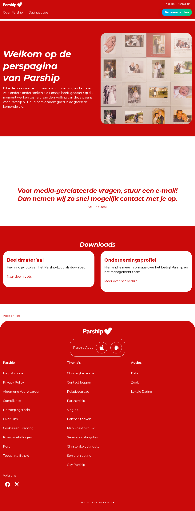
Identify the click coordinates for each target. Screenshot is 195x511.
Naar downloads (19, 276)
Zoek (135, 382)
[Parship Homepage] (12, 4)
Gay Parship (76, 465)
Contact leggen (79, 382)
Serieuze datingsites (82, 437)
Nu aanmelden (177, 12)
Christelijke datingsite (83, 446)
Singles (72, 410)
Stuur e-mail (97, 207)
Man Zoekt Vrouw (80, 428)
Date (134, 373)
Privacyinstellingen (17, 437)
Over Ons (10, 419)
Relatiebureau (78, 391)
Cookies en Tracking (18, 428)
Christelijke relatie (80, 373)
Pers (6, 446)
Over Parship (13, 12)
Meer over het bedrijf (120, 281)
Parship (7, 315)
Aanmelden (184, 3)
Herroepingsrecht (16, 410)
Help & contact (14, 373)
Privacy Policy (13, 382)
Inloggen (170, 3)
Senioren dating (79, 455)
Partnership (76, 401)
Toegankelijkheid (16, 455)
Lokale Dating (141, 391)
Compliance (12, 401)
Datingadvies (38, 12)
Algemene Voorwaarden (21, 391)
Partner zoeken (79, 419)
